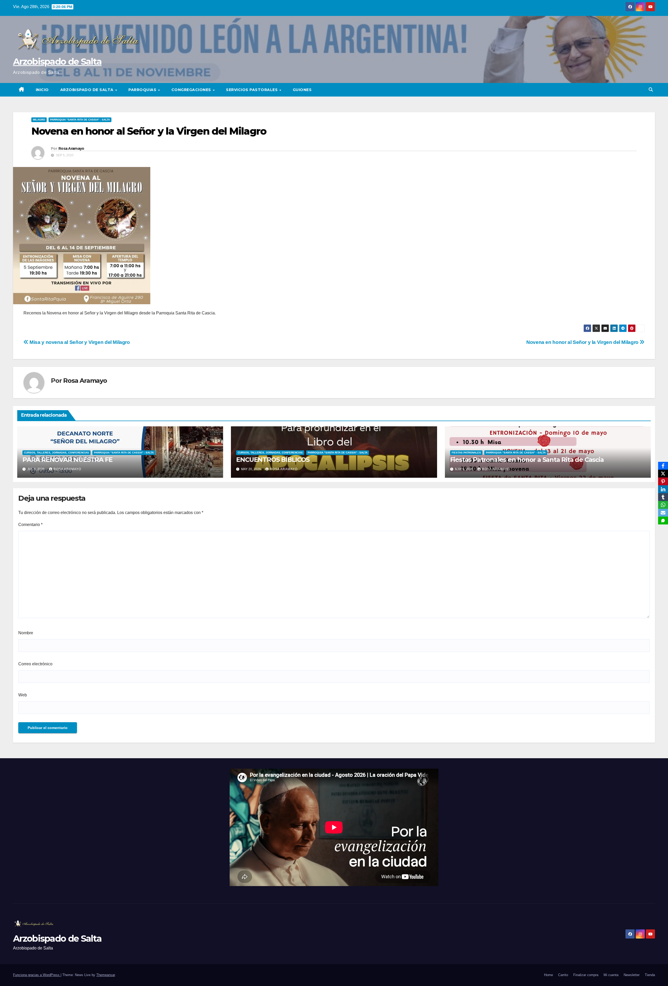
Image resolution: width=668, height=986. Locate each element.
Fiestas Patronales (466, 452)
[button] (651, 89)
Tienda (650, 975)
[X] (663, 473)
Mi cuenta (611, 975)
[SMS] (663, 520)
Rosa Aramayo (71, 148)
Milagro (39, 119)
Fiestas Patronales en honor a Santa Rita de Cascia (527, 459)
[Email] (663, 513)
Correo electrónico (35, 664)
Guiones (302, 89)
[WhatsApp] (663, 505)
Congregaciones (191, 89)
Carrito (563, 975)
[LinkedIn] (663, 489)
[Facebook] (663, 466)
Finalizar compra (585, 975)
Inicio (42, 89)
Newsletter (632, 975)
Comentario (30, 524)
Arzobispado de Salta (57, 61)
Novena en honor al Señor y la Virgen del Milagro (583, 342)
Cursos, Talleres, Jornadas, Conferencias (56, 452)
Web (22, 695)
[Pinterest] (663, 481)
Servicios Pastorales (252, 89)
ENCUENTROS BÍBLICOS (272, 459)
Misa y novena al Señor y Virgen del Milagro (79, 342)
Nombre (25, 633)
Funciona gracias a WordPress (37, 975)
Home (548, 975)
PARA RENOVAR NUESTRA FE (67, 459)
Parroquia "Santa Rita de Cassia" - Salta (80, 119)
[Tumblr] (663, 497)
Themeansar (105, 975)
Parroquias (143, 89)
